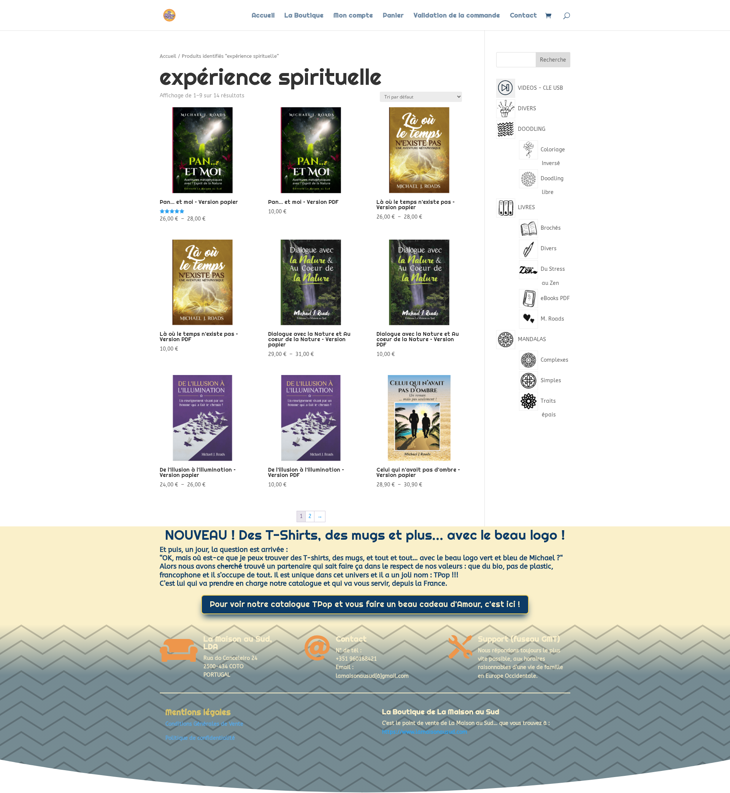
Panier (393, 16)
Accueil (263, 16)
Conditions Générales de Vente (204, 724)
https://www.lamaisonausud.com (424, 732)
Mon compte (353, 16)
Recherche (553, 60)
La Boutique (304, 16)
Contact (523, 16)
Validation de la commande (457, 16)
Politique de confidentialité (200, 738)
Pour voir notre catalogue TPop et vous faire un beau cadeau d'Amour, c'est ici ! (365, 604)
